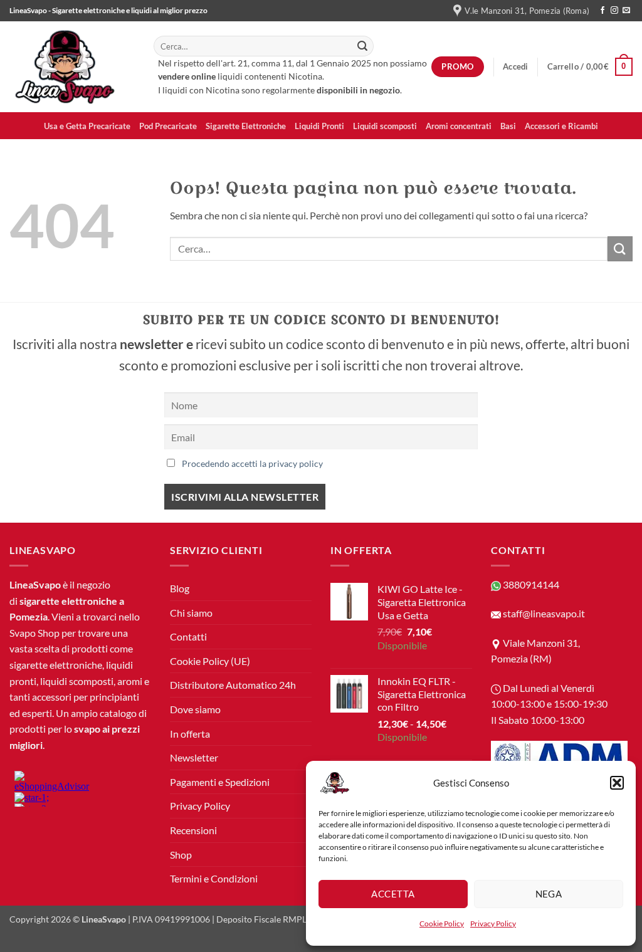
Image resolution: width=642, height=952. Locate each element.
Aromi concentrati (459, 126)
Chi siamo (191, 613)
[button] (617, 783)
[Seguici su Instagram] (614, 10)
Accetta (392, 893)
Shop (181, 854)
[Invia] (362, 46)
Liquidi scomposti (385, 126)
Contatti (188, 636)
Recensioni (193, 830)
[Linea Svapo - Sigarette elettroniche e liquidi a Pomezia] (72, 66)
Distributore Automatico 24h (233, 685)
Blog (179, 588)
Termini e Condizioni (214, 878)
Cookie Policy (441, 923)
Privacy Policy (493, 923)
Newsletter (194, 757)
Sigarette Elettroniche (246, 126)
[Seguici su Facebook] (602, 10)
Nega (548, 893)
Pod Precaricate (168, 126)
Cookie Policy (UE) (210, 661)
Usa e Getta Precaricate (87, 126)
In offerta (190, 734)
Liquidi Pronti (319, 126)
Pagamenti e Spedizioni (220, 782)
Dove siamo (195, 709)
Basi (508, 126)
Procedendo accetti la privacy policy (252, 463)
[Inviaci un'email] (626, 10)
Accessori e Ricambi (561, 126)
